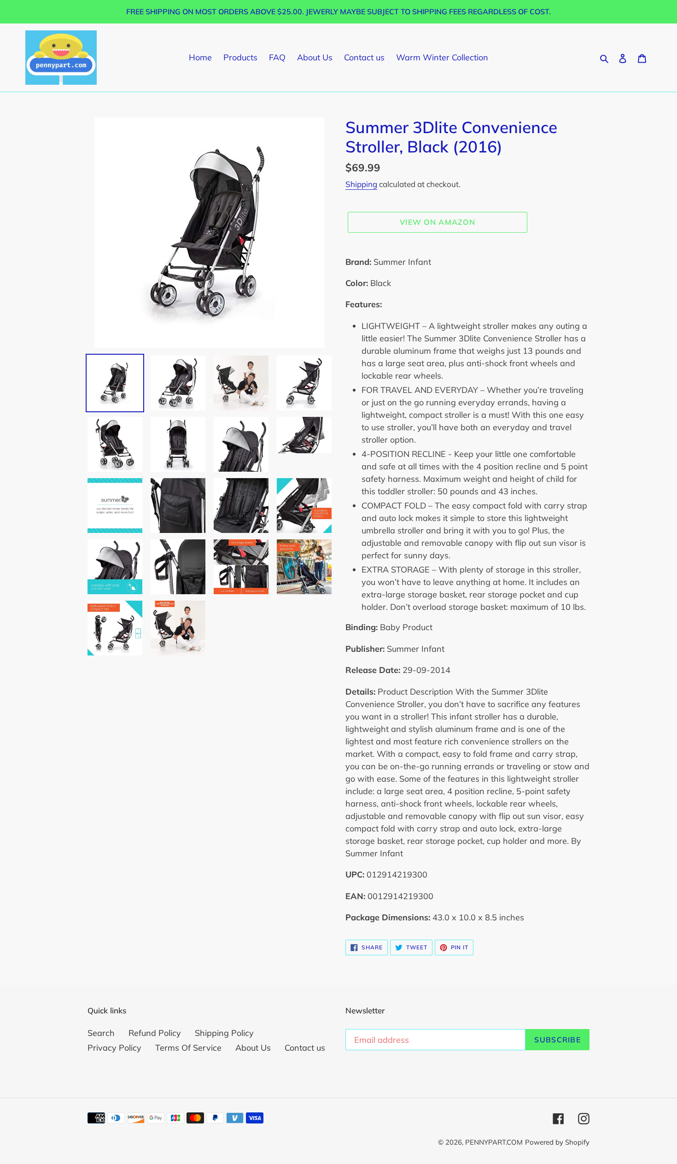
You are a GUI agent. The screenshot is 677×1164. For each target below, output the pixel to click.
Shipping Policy (224, 1033)
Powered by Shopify (557, 1142)
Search (101, 1033)
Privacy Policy (114, 1047)
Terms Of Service (188, 1047)
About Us (253, 1047)
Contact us (305, 1047)
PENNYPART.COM (494, 1142)
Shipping (361, 184)
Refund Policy (154, 1033)
